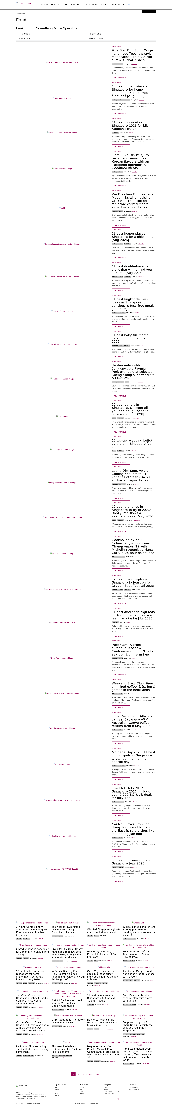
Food (65, 5)
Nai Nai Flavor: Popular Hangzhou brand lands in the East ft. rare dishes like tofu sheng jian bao (133, 829)
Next (97, 1074)
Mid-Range (115, 100)
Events (120, 693)
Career (105, 5)
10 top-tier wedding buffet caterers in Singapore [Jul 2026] (132, 444)
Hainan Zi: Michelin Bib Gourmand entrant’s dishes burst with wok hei (103, 1022)
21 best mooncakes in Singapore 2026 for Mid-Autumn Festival (131, 125)
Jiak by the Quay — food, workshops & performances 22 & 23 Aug (139, 974)
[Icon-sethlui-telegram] (151, 11)
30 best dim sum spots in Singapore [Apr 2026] (131, 861)
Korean (121, 172)
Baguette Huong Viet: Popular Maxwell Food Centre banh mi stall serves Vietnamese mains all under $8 (103, 1052)
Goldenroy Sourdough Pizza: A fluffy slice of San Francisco (102, 954)
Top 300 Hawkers (50, 5)
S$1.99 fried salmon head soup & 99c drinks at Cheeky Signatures (67, 1003)
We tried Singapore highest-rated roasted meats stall (103, 930)
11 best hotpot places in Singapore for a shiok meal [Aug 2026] (133, 237)
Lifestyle (76, 5)
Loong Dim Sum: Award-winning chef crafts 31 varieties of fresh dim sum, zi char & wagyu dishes (133, 475)
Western (121, 211)
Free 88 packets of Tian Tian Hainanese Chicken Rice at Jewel (137, 954)
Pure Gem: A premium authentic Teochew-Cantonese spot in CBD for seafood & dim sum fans (133, 649)
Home (17, 13)
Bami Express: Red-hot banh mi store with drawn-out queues (138, 998)
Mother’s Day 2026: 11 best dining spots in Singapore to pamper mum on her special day (133, 757)
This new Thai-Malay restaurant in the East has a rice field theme (68, 1049)
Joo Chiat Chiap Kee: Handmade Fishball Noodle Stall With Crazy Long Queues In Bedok (32, 999)
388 (90, 1073)
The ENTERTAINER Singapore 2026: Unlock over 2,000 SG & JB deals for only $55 (132, 793)
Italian (95, 960)
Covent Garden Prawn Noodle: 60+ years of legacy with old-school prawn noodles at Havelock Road (32, 1026)
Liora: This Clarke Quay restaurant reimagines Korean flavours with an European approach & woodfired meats (130, 161)
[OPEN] (38, 5)
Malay (143, 1034)
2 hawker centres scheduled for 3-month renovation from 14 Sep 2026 (32, 952)
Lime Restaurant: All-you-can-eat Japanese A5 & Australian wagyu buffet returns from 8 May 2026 (132, 721)
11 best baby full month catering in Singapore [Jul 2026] (132, 338)
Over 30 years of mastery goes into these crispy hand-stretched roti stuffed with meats (102, 975)
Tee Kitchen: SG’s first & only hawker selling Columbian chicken (66, 929)
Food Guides (127, 100)
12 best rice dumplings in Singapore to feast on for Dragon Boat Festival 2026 (133, 582)
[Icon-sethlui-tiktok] (148, 11)
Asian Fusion (122, 484)
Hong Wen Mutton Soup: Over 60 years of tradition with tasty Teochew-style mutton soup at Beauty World (138, 1054)
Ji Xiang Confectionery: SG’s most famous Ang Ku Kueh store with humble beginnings (31, 930)
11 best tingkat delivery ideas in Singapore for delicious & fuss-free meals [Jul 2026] (133, 304)
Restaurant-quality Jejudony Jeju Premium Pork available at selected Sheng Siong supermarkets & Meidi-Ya (133, 371)
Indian (60, 1026)
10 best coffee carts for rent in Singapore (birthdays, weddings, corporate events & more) (139, 930)
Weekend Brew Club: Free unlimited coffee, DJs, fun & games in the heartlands (133, 687)
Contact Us (118, 5)
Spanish (60, 936)
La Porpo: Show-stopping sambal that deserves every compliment (32, 1049)
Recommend (91, 5)
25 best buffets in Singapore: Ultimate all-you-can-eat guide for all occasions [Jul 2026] (131, 409)
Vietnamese (133, 1004)
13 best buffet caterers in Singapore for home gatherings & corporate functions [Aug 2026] (131, 91)
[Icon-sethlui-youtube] (154, 11)
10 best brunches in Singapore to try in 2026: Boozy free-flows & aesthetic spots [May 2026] (133, 511)
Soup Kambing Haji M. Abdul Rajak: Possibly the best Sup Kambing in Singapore (138, 1026)
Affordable (115, 64)
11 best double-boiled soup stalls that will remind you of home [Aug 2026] (133, 269)
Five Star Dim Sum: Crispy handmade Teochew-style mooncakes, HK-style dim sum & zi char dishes (133, 55)
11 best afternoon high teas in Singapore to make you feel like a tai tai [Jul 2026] (133, 615)
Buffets (121, 100)
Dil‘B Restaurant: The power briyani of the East (68, 1021)
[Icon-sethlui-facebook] (143, 11)
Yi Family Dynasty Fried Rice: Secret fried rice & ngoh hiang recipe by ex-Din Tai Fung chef (68, 975)
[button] (18, 464)
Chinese (121, 64)
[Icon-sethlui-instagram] (145, 11)
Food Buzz (121, 382)
